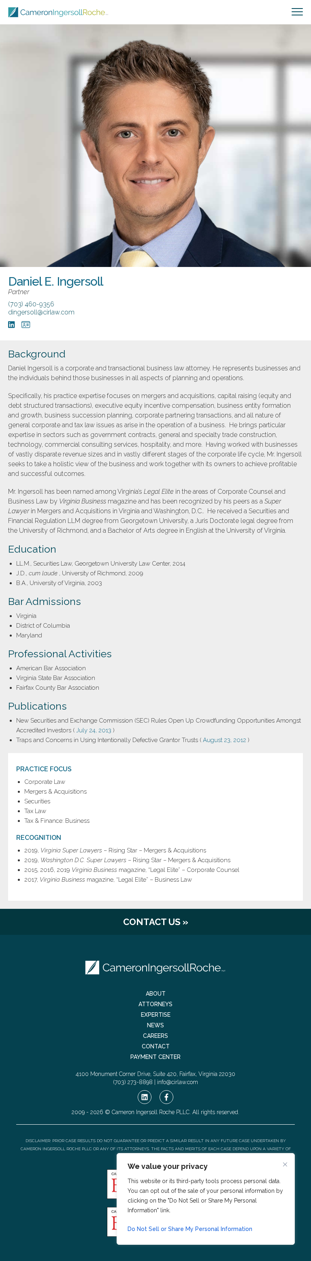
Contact (156, 1046)
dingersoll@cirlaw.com (41, 312)
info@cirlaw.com (177, 1082)
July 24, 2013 (93, 730)
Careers (155, 1036)
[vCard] (25, 324)
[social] (144, 1097)
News (155, 1025)
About (156, 993)
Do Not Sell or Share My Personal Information (190, 1229)
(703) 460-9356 (31, 304)
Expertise (155, 1014)
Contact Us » (155, 922)
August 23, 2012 (224, 740)
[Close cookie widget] (285, 1164)
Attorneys (155, 1004)
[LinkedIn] (11, 324)
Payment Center (155, 1057)
